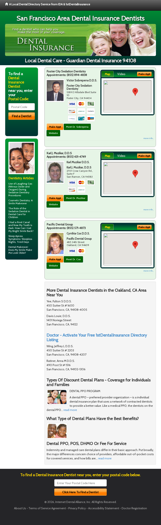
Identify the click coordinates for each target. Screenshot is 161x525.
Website (53, 133)
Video (121, 74)
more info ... (148, 138)
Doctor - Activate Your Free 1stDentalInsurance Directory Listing (97, 337)
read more (70, 410)
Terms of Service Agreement (47, 508)
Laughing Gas (24, 183)
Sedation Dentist (17, 211)
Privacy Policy (77, 508)
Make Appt (55, 126)
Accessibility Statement (103, 508)
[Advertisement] (26, 295)
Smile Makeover (17, 203)
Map (107, 74)
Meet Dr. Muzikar (75, 198)
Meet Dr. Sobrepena (77, 126)
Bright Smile (19, 231)
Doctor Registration (134, 508)
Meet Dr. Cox (73, 259)
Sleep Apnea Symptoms (15, 237)
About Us (20, 508)
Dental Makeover (18, 246)
